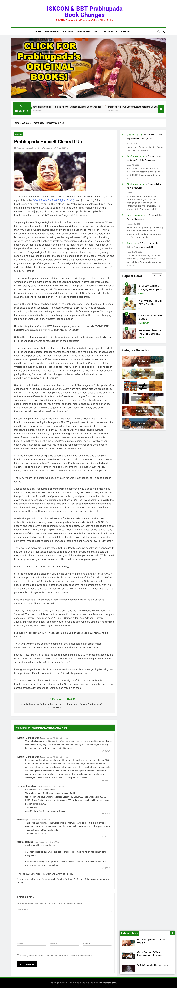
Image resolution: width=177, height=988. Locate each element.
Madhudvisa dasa (135, 156)
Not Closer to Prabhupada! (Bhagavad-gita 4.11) (149, 334)
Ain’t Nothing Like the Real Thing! (152, 965)
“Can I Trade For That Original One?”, (53, 200)
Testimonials (110, 31)
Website (86, 943)
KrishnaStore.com (107, 983)
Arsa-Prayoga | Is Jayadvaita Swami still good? (50, 874)
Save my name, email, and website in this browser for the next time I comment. (56, 955)
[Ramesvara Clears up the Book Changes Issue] (154, 110)
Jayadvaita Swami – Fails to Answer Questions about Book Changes (36, 107)
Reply (107, 751)
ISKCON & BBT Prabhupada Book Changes (85, 12)
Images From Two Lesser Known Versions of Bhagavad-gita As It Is (111, 107)
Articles (126, 31)
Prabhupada (52, 31)
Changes (68, 31)
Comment (22, 909)
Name (20, 943)
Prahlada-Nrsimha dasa (26, 148)
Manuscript (83, 31)
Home (38, 31)
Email (53, 943)
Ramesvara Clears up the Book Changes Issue (149, 319)
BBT (96, 31)
